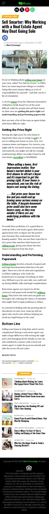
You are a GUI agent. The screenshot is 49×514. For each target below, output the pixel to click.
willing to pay (8, 245)
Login (36, 361)
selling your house (33, 79)
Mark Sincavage (13, 45)
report (14, 101)
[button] (4, 3)
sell (35, 137)
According (18, 157)
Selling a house (9, 264)
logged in (14, 363)
